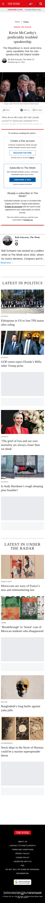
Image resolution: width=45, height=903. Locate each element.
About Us (22, 842)
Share (7, 110)
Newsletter (39, 110)
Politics (26, 22)
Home (17, 22)
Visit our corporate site (31, 893)
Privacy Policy (22, 854)
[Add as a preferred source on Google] (22, 882)
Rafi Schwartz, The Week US (22, 59)
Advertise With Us (22, 861)
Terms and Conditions (22, 850)
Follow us (26, 110)
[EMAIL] (17, 244)
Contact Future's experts (23, 846)
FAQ (22, 865)
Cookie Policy (22, 857)
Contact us (28, 220)
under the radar (22, 27)
